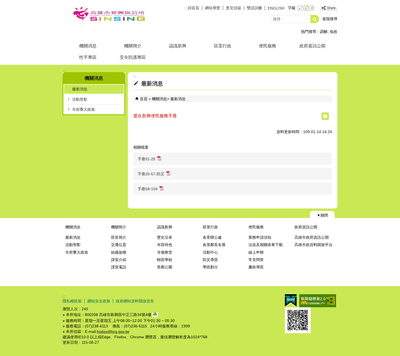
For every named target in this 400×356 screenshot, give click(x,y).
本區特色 (164, 245)
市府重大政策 (83, 109)
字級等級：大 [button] (312, 8)
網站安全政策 (98, 301)
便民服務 (267, 46)
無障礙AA (317, 300)
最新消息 (79, 89)
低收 (333, 31)
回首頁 (193, 8)
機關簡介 (132, 46)
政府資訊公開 (312, 46)
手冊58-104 (148, 189)
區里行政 (222, 46)
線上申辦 (256, 252)
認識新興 (177, 46)
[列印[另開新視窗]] (325, 116)
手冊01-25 (146, 159)
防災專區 (210, 259)
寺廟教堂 (164, 252)
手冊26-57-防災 (151, 174)
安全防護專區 (133, 57)
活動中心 (210, 252)
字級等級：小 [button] (300, 8)
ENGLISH (276, 8)
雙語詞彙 (254, 8)
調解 (324, 31)
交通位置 (118, 245)
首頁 (143, 99)
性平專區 (88, 57)
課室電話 (118, 267)
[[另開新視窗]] (328, 8)
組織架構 (118, 252)
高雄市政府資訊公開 (311, 237)
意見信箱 (233, 8)
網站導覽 (212, 8)
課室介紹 (118, 259)
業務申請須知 (259, 237)
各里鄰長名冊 (214, 245)
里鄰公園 (164, 267)
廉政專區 (256, 267)
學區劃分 (210, 267)
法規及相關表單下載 (265, 245)
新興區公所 (109, 14)
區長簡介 (118, 237)
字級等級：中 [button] (306, 8)
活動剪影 (79, 99)
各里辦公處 (212, 237)
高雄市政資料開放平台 (313, 245)
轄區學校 (164, 259)
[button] (314, 19)
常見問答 (256, 259)
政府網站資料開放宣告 (135, 301)
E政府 (291, 300)
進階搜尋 (329, 19)
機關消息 (88, 46)
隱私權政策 (72, 301)
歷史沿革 (164, 237)
